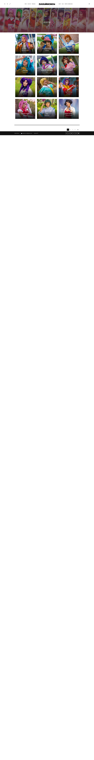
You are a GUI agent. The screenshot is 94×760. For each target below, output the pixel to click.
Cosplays (29, 3)
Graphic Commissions (69, 3)
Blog (63, 3)
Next (78, 129)
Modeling (33, 3)
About (60, 3)
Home (26, 3)
